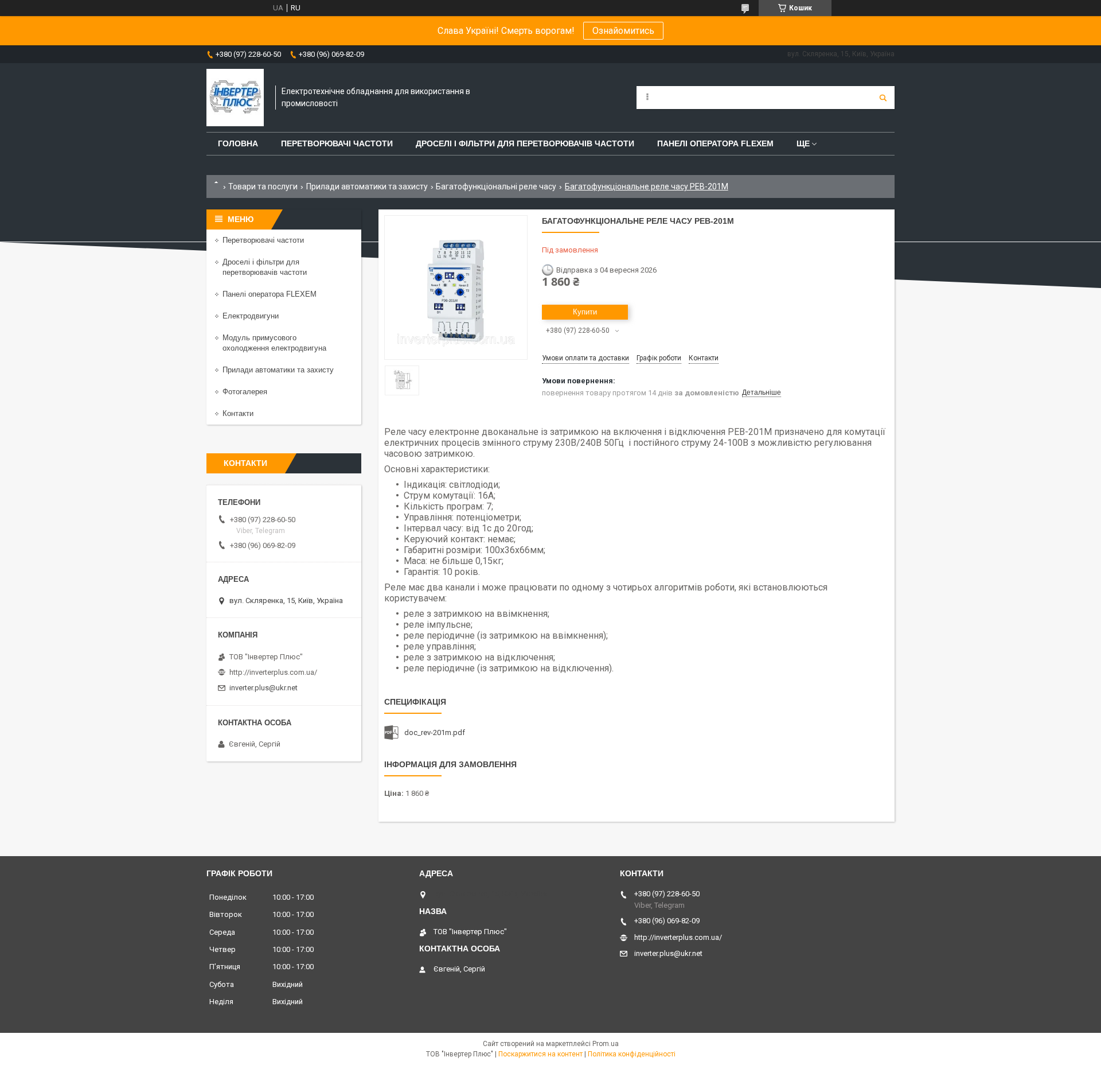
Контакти (237, 413)
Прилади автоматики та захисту (367, 186)
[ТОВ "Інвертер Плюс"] (235, 97)
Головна (238, 143)
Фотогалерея (244, 391)
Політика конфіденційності (632, 1054)
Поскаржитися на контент (540, 1054)
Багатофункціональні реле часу (496, 186)
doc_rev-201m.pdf (434, 732)
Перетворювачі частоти (337, 143)
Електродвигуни (250, 316)
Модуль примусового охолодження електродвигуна (274, 342)
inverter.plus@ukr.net (263, 687)
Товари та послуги (263, 186)
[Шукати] (883, 97)
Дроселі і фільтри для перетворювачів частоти (525, 143)
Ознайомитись (623, 30)
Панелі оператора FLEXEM (715, 143)
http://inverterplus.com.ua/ (273, 672)
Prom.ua (605, 1044)
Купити (585, 312)
